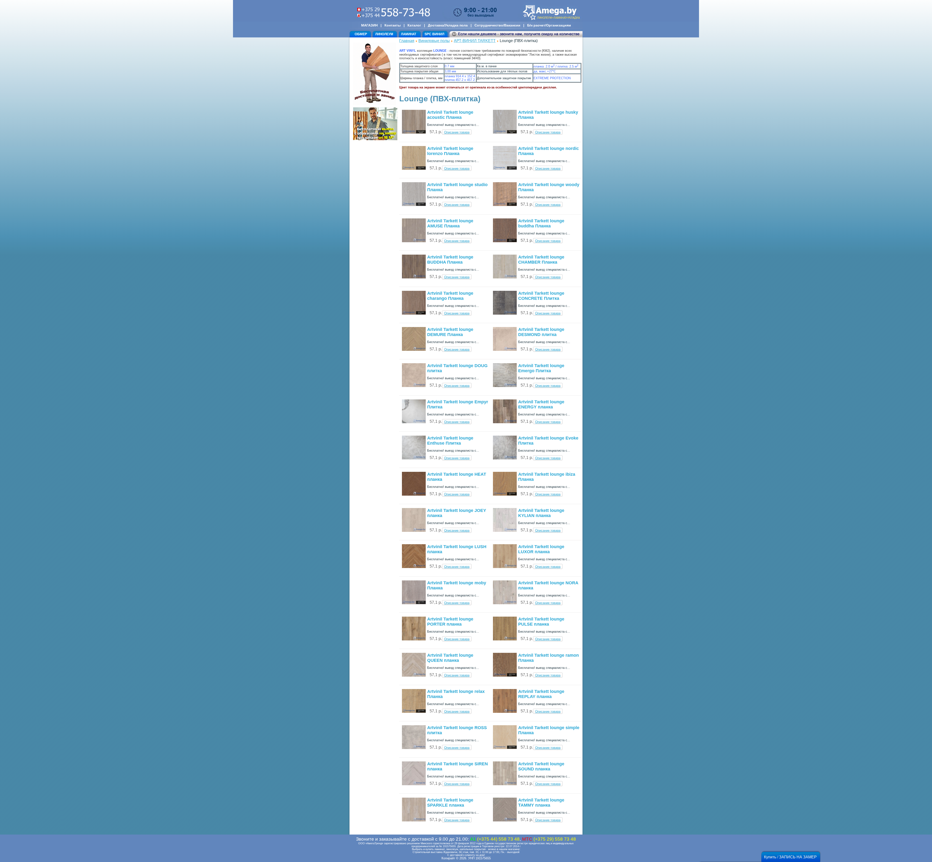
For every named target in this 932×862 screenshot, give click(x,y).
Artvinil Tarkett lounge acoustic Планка (450, 115)
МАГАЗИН (369, 25)
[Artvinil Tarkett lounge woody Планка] (505, 205)
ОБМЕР (361, 34)
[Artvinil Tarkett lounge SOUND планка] (505, 784)
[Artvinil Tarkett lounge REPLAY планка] (505, 712)
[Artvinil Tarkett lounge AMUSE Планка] (414, 241)
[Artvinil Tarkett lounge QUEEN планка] (414, 675)
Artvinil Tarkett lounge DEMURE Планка (450, 332)
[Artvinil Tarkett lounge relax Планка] (414, 712)
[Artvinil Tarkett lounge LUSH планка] (414, 567)
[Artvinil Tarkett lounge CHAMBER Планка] (505, 277)
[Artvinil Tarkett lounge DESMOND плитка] (505, 350)
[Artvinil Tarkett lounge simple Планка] (505, 748)
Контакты (392, 25)
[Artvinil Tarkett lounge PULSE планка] (505, 639)
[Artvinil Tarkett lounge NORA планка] (505, 603)
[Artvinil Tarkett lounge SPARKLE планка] (414, 820)
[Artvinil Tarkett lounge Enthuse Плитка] (414, 458)
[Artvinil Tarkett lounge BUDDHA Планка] (414, 277)
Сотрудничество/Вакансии (497, 25)
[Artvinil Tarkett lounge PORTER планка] (414, 639)
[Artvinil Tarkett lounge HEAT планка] (414, 494)
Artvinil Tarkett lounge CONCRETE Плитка (541, 296)
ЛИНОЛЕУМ (384, 34)
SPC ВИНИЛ (434, 34)
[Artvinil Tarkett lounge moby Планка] (414, 603)
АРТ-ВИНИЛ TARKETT (475, 41)
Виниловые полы (434, 41)
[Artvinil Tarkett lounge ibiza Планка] (505, 494)
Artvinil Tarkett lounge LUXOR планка (541, 549)
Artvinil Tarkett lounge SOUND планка (541, 766)
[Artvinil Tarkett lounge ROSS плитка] (414, 748)
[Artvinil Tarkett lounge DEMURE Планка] (414, 350)
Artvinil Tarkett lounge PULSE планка (541, 622)
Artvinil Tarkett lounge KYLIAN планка (541, 513)
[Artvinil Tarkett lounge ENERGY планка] (505, 422)
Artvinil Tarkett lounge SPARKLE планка (450, 803)
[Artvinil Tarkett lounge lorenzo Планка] (414, 169)
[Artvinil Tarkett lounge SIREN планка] (414, 784)
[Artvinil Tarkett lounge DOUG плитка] (414, 386)
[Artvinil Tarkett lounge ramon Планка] (505, 675)
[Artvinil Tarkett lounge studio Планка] (414, 205)
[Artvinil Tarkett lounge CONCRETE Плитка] (505, 313)
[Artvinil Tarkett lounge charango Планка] (414, 313)
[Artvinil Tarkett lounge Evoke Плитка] (505, 458)
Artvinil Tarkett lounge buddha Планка (541, 223)
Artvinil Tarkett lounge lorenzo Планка (450, 151)
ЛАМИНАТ (408, 34)
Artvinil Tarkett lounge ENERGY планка (541, 404)
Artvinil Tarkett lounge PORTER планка (450, 622)
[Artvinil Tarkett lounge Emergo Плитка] (505, 386)
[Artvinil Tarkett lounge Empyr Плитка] (414, 422)
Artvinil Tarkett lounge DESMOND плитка (541, 332)
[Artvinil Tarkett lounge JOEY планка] (414, 531)
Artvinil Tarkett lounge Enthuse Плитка (450, 441)
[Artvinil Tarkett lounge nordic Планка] (505, 169)
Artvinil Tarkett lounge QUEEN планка (450, 658)
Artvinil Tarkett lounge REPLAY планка (541, 694)
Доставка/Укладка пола (448, 25)
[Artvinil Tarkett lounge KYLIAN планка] (505, 531)
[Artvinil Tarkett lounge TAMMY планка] (505, 820)
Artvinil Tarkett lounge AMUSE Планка (450, 223)
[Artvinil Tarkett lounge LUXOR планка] (505, 567)
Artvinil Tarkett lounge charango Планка (450, 296)
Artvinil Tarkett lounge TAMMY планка (541, 803)
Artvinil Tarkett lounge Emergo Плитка (541, 368)
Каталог (414, 25)
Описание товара (456, 132)
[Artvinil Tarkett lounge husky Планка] (505, 132)
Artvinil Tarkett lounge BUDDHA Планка (450, 260)
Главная (406, 41)
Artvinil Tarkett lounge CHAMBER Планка (541, 260)
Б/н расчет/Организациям (549, 25)
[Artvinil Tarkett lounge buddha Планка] (505, 241)
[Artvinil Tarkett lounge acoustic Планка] (414, 132)
